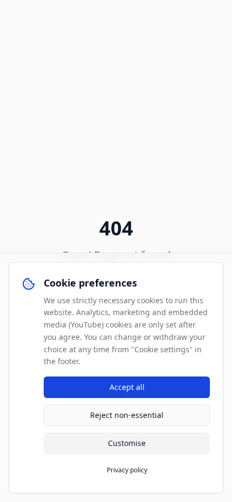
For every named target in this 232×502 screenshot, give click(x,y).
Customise (127, 443)
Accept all (127, 387)
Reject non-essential (126, 415)
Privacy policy (127, 470)
